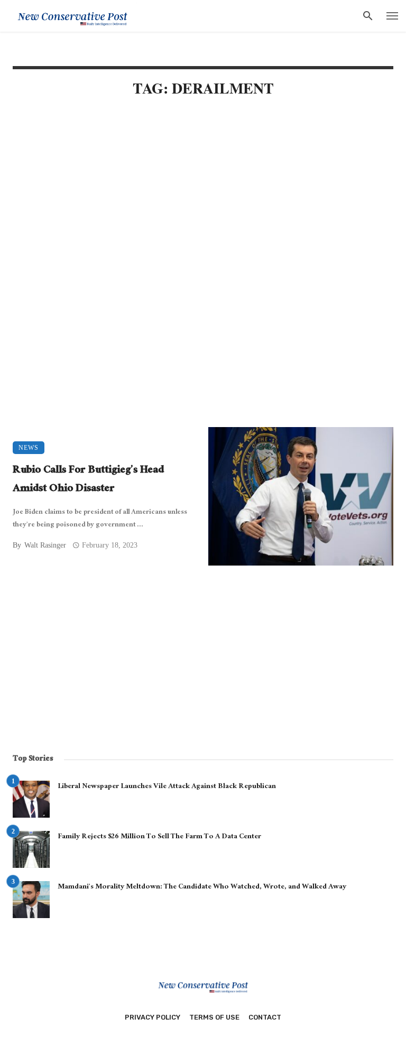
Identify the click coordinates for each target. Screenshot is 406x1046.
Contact (264, 1017)
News (29, 447)
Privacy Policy (152, 1017)
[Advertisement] (203, 197)
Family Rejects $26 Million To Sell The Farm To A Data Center (159, 837)
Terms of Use (214, 1017)
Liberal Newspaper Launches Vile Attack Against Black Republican (167, 787)
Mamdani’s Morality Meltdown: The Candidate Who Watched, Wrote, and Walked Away (202, 887)
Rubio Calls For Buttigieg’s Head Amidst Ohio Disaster (88, 480)
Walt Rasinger (45, 545)
